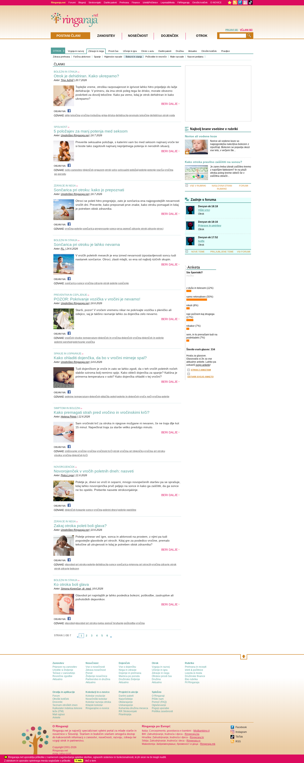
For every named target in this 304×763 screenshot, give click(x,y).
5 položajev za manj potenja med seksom (91, 131)
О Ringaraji (158, 695)
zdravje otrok (139, 228)
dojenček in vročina (109, 337)
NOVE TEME (198, 251)
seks (68, 170)
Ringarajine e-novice (97, 708)
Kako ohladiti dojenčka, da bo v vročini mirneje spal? (100, 358)
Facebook (241, 727)
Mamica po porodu (129, 676)
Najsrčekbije (126, 698)
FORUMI (243, 185)
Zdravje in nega (96, 51)
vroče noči (145, 396)
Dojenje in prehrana (130, 673)
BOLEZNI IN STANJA (65, 71)
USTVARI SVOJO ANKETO (200, 377)
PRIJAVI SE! (231, 30)
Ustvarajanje (126, 705)
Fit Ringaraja (192, 682)
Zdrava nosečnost (96, 670)
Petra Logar (67, 475)
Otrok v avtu (147, 51)
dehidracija (122, 115)
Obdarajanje (126, 702)
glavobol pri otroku (76, 564)
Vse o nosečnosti (95, 666)
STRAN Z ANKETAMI (201, 370)
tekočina (75, 115)
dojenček (88, 170)
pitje (67, 115)
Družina (180, 51)
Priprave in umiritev (209, 225)
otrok (108, 170)
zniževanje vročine (76, 451)
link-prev (77, 637)
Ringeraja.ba (192, 734)
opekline (131, 509)
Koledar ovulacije (95, 695)
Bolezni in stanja (134, 56)
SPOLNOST (60, 127)
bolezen (74, 568)
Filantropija (125, 714)
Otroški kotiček (200, 2)
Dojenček (169, 35)
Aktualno (192, 51)
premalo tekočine (139, 115)
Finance (136, 2)
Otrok (201, 213)
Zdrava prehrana (61, 56)
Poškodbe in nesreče (156, 56)
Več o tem (90, 760)
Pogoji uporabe (160, 708)
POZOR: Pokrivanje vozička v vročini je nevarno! (97, 299)
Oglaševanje (159, 705)
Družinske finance (195, 676)
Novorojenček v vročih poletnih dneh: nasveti (94, 471)
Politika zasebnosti (162, 711)
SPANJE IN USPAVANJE (67, 353)
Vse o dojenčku (127, 666)
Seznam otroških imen (65, 705)
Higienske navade (113, 56)
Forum (56, 695)
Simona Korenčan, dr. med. (76, 588)
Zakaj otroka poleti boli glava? (80, 526)
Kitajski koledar (94, 705)
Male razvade (177, 56)
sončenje (123, 283)
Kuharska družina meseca (133, 708)
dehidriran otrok (159, 115)
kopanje (80, 509)
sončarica (88, 228)
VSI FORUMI (243, 251)
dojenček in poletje (153, 337)
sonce (113, 228)
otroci (160, 228)
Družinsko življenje (129, 679)
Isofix (201, 241)
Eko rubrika (191, 679)
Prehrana (124, 2)
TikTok (239, 736)
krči (85, 455)
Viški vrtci (204, 210)
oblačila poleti (109, 396)
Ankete (56, 717)
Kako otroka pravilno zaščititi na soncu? (213, 162)
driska (111, 115)
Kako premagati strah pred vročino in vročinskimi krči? (102, 412)
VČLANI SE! (246, 30)
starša (160, 170)
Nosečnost (138, 35)
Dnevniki (57, 702)
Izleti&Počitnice (150, 2)
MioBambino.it (201, 730)
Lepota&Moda (168, 2)
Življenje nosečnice (96, 676)
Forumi (71, 2)
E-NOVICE (216, 2)
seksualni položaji (128, 170)
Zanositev (106, 35)
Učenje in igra (130, 51)
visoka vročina (63, 455)
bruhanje (118, 623)
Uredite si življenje (63, 670)
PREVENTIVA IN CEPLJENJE (70, 294)
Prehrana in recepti (195, 666)
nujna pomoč (105, 623)
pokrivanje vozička (84, 342)
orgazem (99, 170)
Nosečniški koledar (96, 698)
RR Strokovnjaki (128, 711)
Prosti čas (113, 51)
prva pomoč (124, 228)
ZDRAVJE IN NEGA (65, 185)
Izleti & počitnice (194, 670)
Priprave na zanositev (65, 666)
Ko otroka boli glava (71, 584)
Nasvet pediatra (195, 56)
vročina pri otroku (154, 451)
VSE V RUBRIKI (198, 185)
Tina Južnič (67, 80)
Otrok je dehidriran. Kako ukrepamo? (86, 76)
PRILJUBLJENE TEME (221, 251)
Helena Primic (69, 416)
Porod (89, 673)
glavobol (70, 623)
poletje (143, 170)
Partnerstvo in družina (98, 679)
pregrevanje (102, 228)
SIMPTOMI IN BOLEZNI (67, 408)
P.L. (63, 248)
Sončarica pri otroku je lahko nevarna (87, 244)
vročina (85, 115)
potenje (151, 170)
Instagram (241, 732)
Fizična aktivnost (81, 56)
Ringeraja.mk (207, 744)
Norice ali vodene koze (201, 136)
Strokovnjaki (95, 2)
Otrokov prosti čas (162, 676)
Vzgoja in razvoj (76, 51)
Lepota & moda (193, 673)
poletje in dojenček (128, 396)
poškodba (129, 623)
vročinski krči (105, 451)
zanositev (77, 170)
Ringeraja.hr (197, 737)
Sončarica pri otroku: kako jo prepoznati (89, 190)
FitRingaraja (183, 2)
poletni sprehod (63, 342)
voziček (69, 337)
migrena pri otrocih (140, 564)
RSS (238, 741)
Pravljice (225, 51)
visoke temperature (86, 337)
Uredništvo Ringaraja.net (75, 135)
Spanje (97, 56)
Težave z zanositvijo (64, 673)
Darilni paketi (110, 2)
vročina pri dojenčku (132, 451)
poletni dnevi (110, 509)
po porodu (60, 174)
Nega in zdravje (127, 670)
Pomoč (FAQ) (159, 702)
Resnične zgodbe (62, 676)
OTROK (57, 51)
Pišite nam (158, 698)
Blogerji (82, 2)
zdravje (151, 228)
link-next (111, 637)
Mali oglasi (59, 714)
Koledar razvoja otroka (98, 702)
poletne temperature (77, 396)
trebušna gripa (98, 115)
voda (172, 115)
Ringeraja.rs (193, 740)
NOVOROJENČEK (64, 466)
